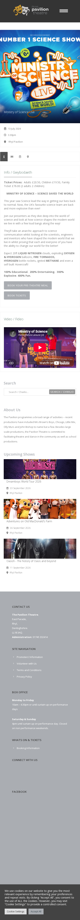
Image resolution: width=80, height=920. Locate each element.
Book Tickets (17, 295)
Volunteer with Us (27, 663)
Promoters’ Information (30, 657)
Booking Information (28, 748)
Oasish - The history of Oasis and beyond (31, 561)
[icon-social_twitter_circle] (24, 771)
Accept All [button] (36, 911)
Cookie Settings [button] (15, 911)
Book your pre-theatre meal (28, 285)
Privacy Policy (24, 676)
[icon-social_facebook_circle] (16, 771)
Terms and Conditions (29, 670)
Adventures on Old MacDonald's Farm (29, 521)
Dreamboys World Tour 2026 (24, 481)
